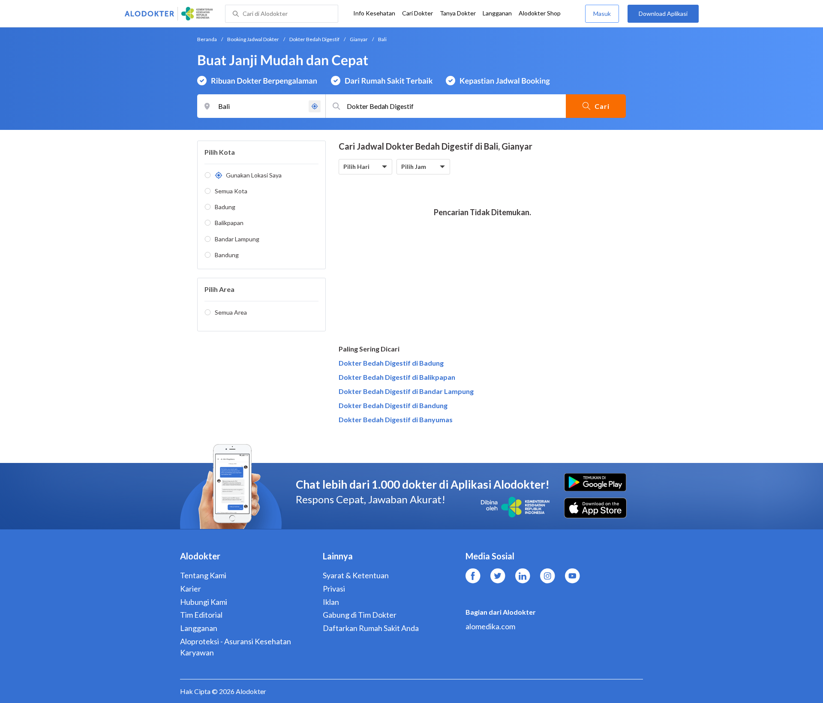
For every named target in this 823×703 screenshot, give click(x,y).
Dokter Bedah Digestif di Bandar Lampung (406, 391)
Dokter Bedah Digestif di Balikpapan (397, 377)
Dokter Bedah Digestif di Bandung (393, 405)
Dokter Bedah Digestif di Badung (391, 363)
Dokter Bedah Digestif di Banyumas (396, 419)
